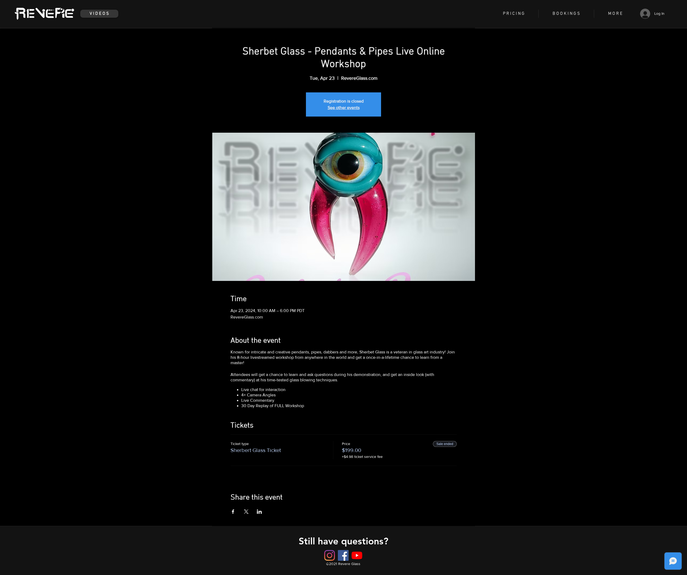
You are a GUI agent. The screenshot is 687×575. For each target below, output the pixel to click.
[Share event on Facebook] (233, 511)
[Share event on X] (246, 511)
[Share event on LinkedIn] (259, 511)
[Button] (343, 555)
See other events (344, 107)
